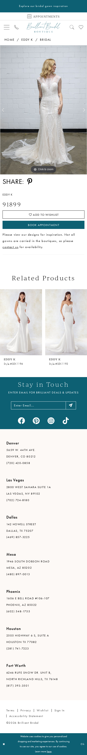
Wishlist (42, 710)
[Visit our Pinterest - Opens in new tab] (36, 420)
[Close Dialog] (4, 744)
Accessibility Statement (26, 716)
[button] (6, 27)
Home (9, 40)
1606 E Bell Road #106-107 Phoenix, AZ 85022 (28, 601)
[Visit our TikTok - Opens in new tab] (65, 420)
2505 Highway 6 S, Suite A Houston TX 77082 (27, 639)
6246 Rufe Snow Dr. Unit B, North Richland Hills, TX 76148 (32, 676)
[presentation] (21, 322)
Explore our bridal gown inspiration (43, 6)
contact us (10, 247)
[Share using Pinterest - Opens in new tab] (30, 181)
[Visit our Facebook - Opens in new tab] (21, 420)
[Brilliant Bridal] (43, 27)
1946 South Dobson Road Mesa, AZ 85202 (28, 564)
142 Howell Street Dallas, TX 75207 (21, 527)
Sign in (59, 710)
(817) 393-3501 (17, 685)
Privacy (25, 710)
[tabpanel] (43, 109)
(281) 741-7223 (17, 648)
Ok (82, 744)
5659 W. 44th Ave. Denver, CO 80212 (21, 453)
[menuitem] (6, 27)
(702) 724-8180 (17, 500)
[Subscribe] (71, 405)
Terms (10, 710)
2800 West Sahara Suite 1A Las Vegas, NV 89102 (28, 490)
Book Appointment (43, 225)
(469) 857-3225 (18, 537)
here (49, 751)
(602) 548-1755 (18, 611)
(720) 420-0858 (18, 463)
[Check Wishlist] (81, 27)
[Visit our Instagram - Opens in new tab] (51, 420)
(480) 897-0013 (18, 574)
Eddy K (27, 40)
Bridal (45, 40)
